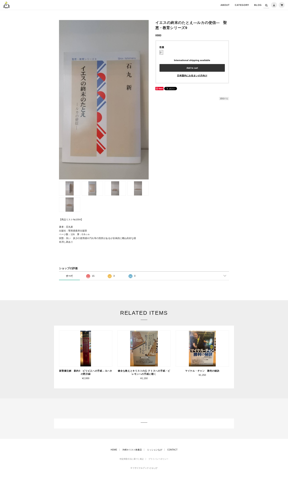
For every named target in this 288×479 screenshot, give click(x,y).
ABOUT (225, 5)
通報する (224, 98)
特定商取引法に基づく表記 (132, 459)
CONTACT (172, 450)
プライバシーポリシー (158, 459)
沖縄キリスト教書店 (132, 450)
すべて (69, 276)
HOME (114, 450)
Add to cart (192, 68)
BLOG (258, 5)
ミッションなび (154, 450)
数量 (162, 47)
